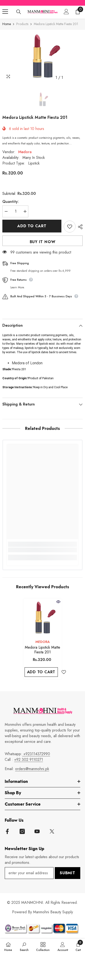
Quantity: (10, 201)
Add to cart (32, 226)
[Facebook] (7, 831)
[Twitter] (52, 831)
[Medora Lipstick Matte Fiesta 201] (42, 617)
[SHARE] (79, 226)
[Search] (18, 12)
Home (6, 24)
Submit (67, 873)
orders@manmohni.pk (32, 768)
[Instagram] (22, 831)
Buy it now (42, 242)
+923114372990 (36, 754)
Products (22, 24)
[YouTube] (37, 831)
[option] (42, 56)
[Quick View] (58, 601)
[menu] (5, 11)
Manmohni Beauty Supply (53, 912)
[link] (42, 550)
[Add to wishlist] (70, 226)
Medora (25, 152)
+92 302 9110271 (28, 759)
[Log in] (66, 11)
